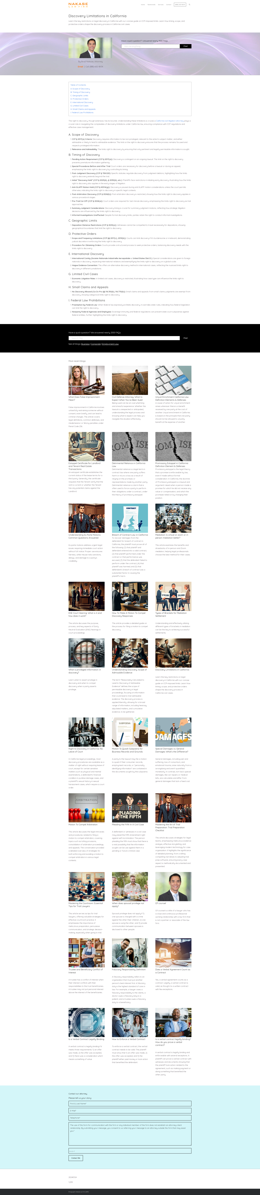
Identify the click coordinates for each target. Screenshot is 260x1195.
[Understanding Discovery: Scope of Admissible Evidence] (130, 653)
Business (85, 344)
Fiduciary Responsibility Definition (129, 969)
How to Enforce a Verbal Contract (128, 1039)
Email (80, 66)
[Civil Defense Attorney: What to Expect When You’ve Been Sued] (130, 380)
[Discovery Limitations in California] (173, 653)
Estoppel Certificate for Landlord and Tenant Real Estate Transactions (84, 466)
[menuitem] (143, 4)
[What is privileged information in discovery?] (87, 653)
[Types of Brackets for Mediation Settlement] (173, 596)
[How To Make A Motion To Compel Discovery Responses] (130, 596)
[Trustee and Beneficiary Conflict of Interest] (87, 952)
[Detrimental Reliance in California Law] (130, 446)
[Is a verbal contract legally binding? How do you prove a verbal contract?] (173, 1022)
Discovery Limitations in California (172, 669)
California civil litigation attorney (170, 121)
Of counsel (160, 903)
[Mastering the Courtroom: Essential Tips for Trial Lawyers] (87, 886)
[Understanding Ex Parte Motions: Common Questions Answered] (87, 518)
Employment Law (110, 344)
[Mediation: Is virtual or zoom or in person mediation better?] (173, 518)
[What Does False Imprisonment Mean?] (87, 380)
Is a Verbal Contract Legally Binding (86, 1039)
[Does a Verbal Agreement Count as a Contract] (173, 952)
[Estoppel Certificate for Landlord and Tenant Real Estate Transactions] (87, 446)
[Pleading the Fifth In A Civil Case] (130, 807)
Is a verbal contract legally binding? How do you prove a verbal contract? (173, 1042)
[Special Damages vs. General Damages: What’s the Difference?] (173, 732)
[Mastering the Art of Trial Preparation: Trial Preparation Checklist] (173, 807)
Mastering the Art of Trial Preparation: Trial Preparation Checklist (170, 827)
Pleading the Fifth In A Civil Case (128, 824)
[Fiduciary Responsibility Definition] (130, 952)
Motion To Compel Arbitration (83, 824)
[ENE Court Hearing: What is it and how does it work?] (87, 596)
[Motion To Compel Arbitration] (87, 807)
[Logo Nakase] (78, 4)
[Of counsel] (173, 886)
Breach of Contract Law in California (130, 534)
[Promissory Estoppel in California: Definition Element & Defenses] (173, 446)
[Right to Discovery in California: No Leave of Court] (87, 732)
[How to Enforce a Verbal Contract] (130, 1022)
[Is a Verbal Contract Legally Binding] (87, 1022)
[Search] (189, 4)
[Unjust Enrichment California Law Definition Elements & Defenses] (173, 380)
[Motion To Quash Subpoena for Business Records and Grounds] (130, 732)
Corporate (96, 344)
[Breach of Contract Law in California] (130, 518)
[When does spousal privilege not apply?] (130, 886)
